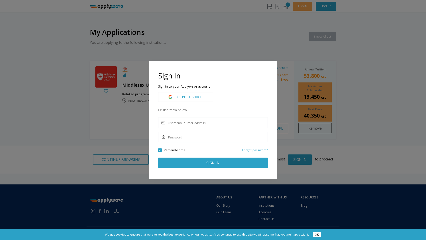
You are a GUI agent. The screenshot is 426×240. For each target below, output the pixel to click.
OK (317, 234)
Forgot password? (255, 150)
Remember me (174, 150)
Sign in (213, 162)
